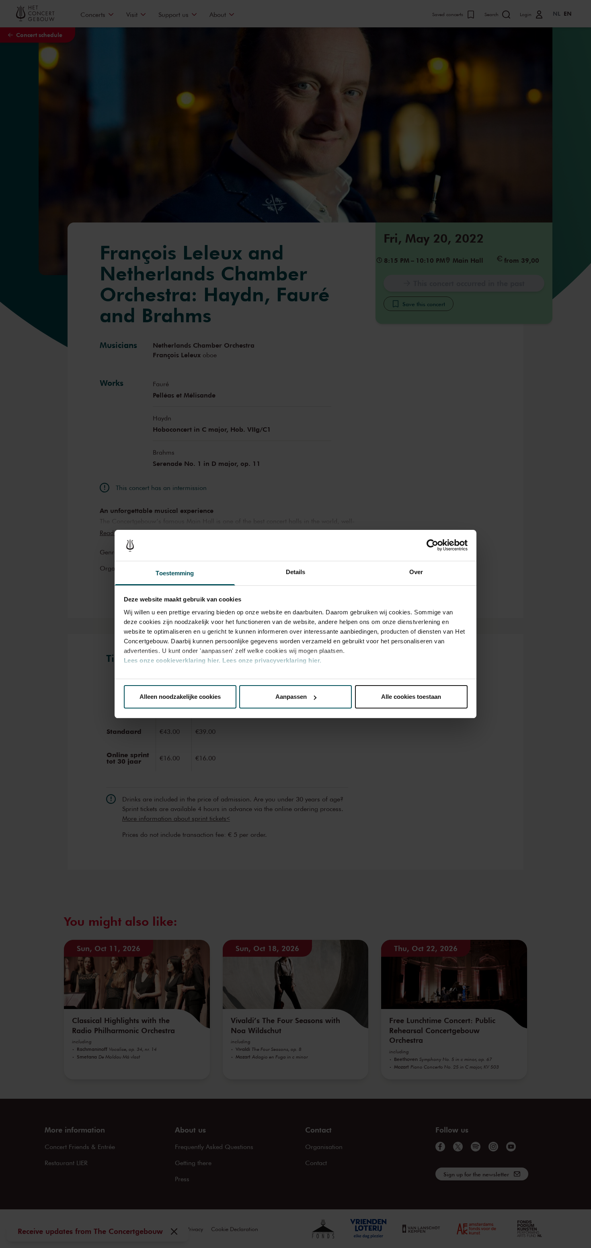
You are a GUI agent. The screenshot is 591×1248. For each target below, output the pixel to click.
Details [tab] (296, 571)
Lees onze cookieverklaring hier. (172, 660)
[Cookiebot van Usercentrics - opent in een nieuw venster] (432, 546)
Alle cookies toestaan (411, 696)
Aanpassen (291, 696)
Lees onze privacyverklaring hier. (272, 660)
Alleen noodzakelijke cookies (180, 696)
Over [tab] (416, 571)
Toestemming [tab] (175, 573)
